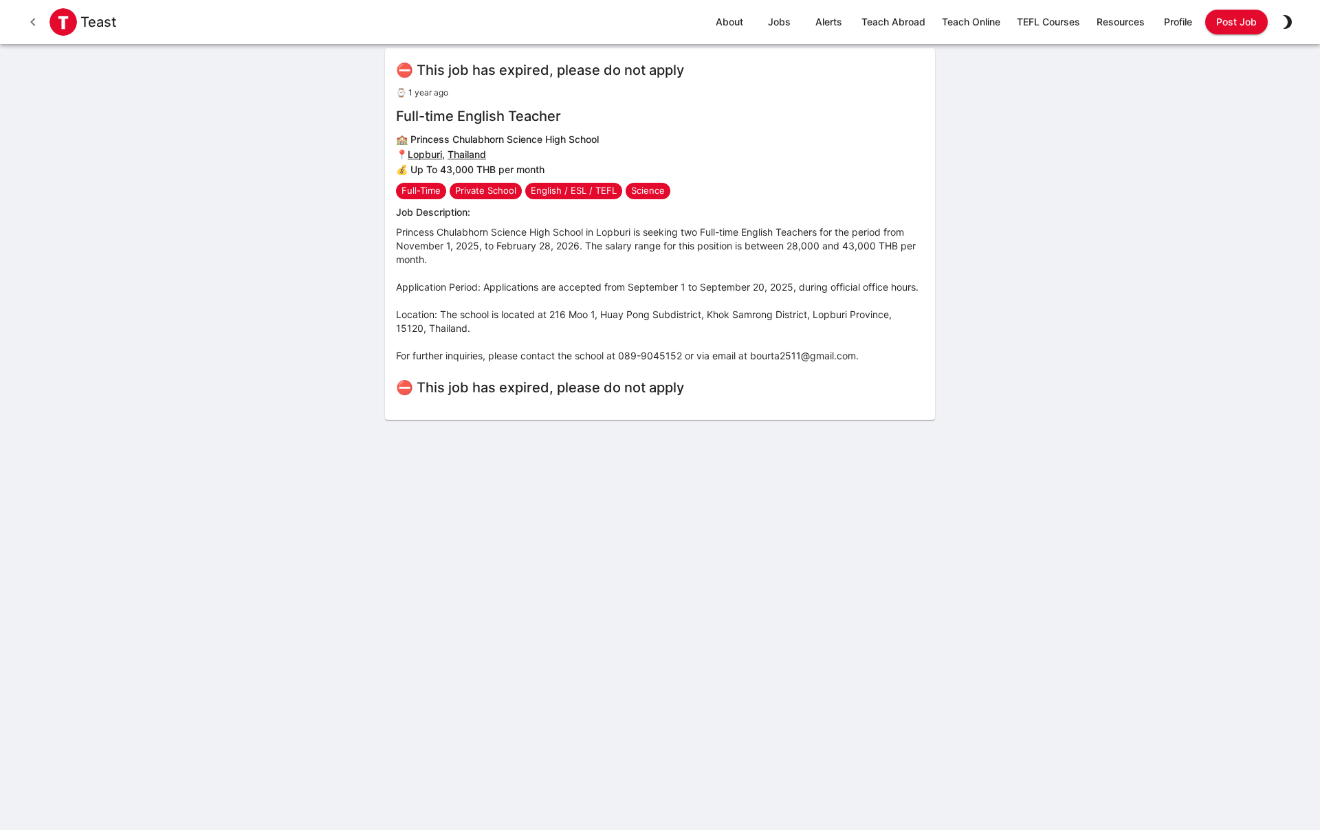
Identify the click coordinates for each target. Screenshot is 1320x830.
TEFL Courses (1048, 21)
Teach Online (971, 21)
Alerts (828, 21)
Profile (1178, 21)
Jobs (779, 21)
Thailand (467, 154)
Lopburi (425, 154)
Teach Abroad (893, 21)
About (729, 21)
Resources (1121, 21)
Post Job (1236, 21)
